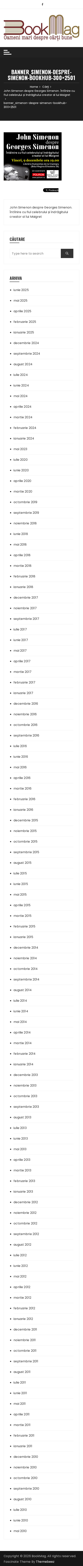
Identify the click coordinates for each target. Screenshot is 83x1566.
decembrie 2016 (26, 703)
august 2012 (22, 1244)
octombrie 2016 (25, 725)
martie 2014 (23, 1043)
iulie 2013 (20, 1128)
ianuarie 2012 (23, 1319)
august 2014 (23, 990)
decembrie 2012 (26, 1202)
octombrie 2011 (25, 1350)
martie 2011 (22, 1425)
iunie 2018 (21, 534)
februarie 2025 (25, 322)
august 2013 (22, 1117)
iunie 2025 (21, 290)
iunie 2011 (20, 1393)
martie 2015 (22, 916)
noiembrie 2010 (25, 1467)
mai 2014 (20, 1022)
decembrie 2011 (25, 1329)
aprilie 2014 (22, 1032)
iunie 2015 (21, 884)
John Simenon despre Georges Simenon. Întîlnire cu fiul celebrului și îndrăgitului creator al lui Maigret (41, 212)
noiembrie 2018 (25, 523)
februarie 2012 (24, 1308)
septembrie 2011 (26, 1361)
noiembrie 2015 (25, 831)
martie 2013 (22, 1170)
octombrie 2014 (26, 969)
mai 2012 (20, 1276)
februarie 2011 (24, 1435)
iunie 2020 (21, 470)
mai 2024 (21, 396)
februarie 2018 (24, 576)
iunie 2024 (21, 385)
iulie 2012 (20, 1255)
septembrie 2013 (26, 1106)
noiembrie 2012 (25, 1213)
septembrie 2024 (27, 353)
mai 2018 (20, 544)
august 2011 (22, 1372)
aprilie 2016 (22, 778)
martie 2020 (23, 491)
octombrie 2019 (25, 502)
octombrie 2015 (25, 841)
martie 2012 (22, 1297)
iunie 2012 (21, 1266)
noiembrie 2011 (25, 1340)
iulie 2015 (20, 873)
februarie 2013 (24, 1181)
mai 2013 (20, 1149)
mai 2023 (20, 449)
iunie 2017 (21, 640)
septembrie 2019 (26, 512)
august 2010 (22, 1499)
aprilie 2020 (22, 481)
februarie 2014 (25, 1053)
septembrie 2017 (26, 619)
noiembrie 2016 (25, 714)
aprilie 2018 (22, 555)
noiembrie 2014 (25, 958)
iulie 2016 (20, 746)
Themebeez (45, 1561)
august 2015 (22, 863)
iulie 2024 (21, 375)
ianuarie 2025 (24, 332)
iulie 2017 (20, 629)
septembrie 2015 (26, 852)
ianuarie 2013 (23, 1191)
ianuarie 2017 (23, 693)
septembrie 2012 (26, 1234)
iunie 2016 (21, 756)
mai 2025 (20, 300)
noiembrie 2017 (25, 608)
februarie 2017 (24, 682)
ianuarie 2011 (23, 1446)
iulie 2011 (20, 1382)
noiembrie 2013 (25, 1085)
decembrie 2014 (26, 947)
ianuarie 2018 (23, 587)
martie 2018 (22, 566)
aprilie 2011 (22, 1414)
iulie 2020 (21, 459)
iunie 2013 (21, 1138)
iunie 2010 (21, 1520)
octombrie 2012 (25, 1223)
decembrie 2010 (26, 1457)
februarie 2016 (24, 799)
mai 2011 (20, 1403)
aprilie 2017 (22, 661)
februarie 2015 (24, 926)
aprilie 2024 (22, 406)
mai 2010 (20, 1531)
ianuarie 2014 (23, 1064)
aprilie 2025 (22, 311)
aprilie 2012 (22, 1287)
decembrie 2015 (26, 820)
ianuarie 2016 (23, 809)
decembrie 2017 (26, 597)
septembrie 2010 (26, 1488)
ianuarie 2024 (24, 438)
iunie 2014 (21, 1011)
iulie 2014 (20, 1000)
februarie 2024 (25, 428)
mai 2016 (20, 767)
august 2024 (23, 364)
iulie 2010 (20, 1510)
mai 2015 (20, 894)
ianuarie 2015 (23, 937)
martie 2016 (22, 788)
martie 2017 (22, 672)
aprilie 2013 (22, 1160)
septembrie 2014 (26, 979)
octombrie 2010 (25, 1478)
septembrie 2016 (26, 735)
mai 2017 (20, 650)
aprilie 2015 (22, 905)
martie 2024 (23, 417)
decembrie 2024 (26, 343)
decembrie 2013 (26, 1075)
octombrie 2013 (25, 1096)
